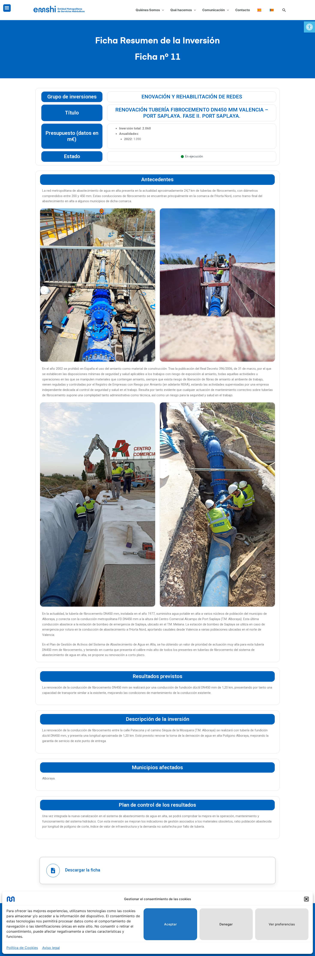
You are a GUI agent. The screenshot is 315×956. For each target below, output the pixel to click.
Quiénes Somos (148, 10)
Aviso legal (51, 948)
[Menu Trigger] (7, 8)
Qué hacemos (181, 10)
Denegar (226, 924)
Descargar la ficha (82, 870)
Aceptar (170, 924)
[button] (309, 27)
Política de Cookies (22, 948)
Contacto (242, 10)
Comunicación (213, 10)
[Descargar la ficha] (53, 870)
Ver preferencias (282, 924)
